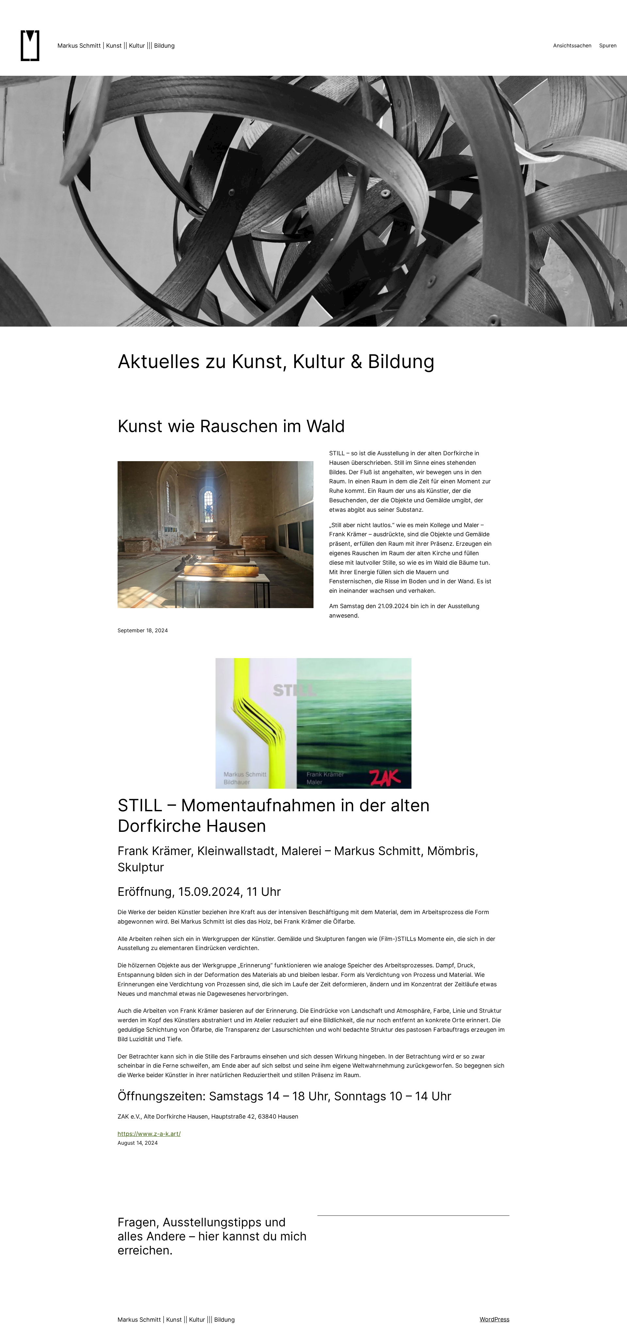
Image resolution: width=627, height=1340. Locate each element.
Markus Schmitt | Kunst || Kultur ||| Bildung (116, 45)
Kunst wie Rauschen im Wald (231, 426)
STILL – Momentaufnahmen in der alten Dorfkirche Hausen (274, 815)
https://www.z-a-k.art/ (149, 1133)
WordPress (494, 1319)
